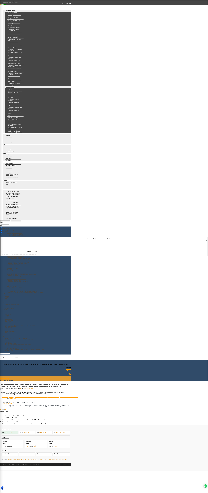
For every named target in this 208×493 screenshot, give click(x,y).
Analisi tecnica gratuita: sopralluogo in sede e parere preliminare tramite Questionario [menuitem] (25, 292)
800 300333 (10, 432)
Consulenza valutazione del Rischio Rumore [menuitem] (16, 277)
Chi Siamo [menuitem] (5, 294)
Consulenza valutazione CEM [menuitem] (13, 264)
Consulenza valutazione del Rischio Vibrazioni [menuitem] (16, 279)
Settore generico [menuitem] (8, 319)
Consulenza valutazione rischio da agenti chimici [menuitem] (17, 263)
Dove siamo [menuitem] (7, 299)
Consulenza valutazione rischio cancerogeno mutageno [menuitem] (18, 262)
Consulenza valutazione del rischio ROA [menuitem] (15, 280)
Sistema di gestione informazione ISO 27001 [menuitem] (16, 235)
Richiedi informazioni (64, 464)
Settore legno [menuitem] (8, 321)
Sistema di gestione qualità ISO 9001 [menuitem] (14, 233)
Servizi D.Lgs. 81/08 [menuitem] (9, 271)
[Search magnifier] (1, 222)
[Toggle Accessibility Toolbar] (2, 488)
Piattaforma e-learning (47, 459)
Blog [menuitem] (6, 332)
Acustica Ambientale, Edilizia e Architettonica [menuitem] (16, 273)
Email (70, 374)
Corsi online (40, 459)
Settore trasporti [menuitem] (8, 327)
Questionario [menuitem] (7, 315)
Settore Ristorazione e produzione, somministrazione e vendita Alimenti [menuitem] (20, 325)
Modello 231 (30, 459)
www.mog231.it (5, 397)
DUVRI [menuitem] (8, 285)
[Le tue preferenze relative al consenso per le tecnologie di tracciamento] (2, 491)
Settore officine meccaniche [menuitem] (11, 322)
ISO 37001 (35, 459)
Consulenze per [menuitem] (6, 229)
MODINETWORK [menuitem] (8, 297)
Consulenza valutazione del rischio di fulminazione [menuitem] (17, 281)
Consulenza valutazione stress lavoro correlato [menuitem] (17, 267)
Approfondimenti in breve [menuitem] (10, 331)
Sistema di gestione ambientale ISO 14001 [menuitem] (15, 234)
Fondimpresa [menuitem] (9, 269)
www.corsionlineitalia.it (35, 397)
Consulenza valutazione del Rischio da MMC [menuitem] (16, 276)
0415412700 (33, 395)
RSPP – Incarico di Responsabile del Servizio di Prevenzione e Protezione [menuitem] (22, 291)
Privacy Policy (58, 459)
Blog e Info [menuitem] (5, 329)
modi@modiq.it (13, 398)
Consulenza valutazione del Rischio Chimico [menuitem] (16, 282)
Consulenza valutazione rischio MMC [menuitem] (14, 261)
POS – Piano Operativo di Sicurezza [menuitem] (14, 288)
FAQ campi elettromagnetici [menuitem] (11, 340)
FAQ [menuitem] (3, 337)
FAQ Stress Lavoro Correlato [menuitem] (11, 348)
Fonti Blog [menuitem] (7, 334)
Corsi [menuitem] (4, 303)
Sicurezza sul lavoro (16, 459)
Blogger (4, 363)
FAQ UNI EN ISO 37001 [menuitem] (9, 350)
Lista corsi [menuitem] (7, 305)
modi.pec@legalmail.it (60, 432)
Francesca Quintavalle (29, 388)
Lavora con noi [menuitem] (8, 314)
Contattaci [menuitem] (5, 310)
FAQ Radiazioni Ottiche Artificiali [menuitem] (11, 345)
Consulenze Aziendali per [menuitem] (10, 231)
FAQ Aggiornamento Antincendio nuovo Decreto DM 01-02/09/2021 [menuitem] (19, 339)
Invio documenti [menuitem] (8, 313)
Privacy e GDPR (23, 459)
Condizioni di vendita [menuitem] (9, 308)
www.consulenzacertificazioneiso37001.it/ (69, 397)
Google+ (69, 373)
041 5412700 (26, 432)
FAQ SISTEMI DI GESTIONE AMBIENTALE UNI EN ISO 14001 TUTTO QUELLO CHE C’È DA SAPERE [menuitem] (24, 349)
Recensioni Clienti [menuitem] (8, 300)
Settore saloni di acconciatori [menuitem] (11, 326)
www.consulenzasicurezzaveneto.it (22, 397)
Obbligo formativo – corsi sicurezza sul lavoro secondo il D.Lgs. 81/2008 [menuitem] (21, 274)
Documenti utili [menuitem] (8, 333)
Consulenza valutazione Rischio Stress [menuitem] (15, 284)
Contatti (53, 459)
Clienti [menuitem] (6, 298)
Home (4, 360)
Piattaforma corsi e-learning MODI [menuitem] (12, 304)
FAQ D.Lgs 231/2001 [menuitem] (9, 342)
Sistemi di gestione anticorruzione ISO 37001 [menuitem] (16, 236)
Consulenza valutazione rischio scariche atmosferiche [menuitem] (18, 259)
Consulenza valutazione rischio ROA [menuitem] (14, 257)
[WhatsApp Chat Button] (205, 486)
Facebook (69, 369)
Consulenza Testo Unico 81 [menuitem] (12, 275)
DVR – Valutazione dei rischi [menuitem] (12, 286)
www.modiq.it (11, 397)
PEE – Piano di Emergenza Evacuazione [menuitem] (15, 287)
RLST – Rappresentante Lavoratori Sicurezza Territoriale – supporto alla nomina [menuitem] (23, 290)
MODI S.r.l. (10, 459)
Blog (3, 362)
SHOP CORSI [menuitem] (7, 307)
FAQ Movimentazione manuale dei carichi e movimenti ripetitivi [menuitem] (18, 344)
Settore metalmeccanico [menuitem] (10, 324)
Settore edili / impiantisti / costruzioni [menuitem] (12, 320)
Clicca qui (2, 394)
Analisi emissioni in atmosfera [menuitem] (13, 268)
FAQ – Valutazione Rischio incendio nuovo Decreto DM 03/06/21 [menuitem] (18, 351)
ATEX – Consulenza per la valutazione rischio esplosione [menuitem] (18, 258)
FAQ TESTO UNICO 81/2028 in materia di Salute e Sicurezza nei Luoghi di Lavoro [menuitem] (21, 347)
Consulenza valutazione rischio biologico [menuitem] (15, 256)
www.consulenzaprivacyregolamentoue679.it (49, 397)
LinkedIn (69, 372)
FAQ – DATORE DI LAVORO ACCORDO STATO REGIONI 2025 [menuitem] (17, 338)
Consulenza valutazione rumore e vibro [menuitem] (15, 265)
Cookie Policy (64, 459)
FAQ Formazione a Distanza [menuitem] (10, 343)
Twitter (69, 370)
